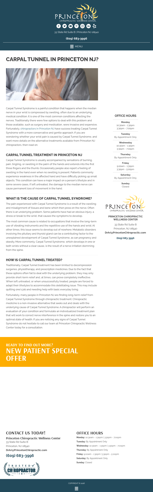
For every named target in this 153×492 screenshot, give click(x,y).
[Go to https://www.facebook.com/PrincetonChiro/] (58, 26)
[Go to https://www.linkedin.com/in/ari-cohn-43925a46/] (88, 26)
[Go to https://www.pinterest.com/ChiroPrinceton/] (76, 26)
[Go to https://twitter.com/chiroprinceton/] (64, 26)
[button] (122, 349)
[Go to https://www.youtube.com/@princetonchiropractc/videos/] (70, 26)
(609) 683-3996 (76, 38)
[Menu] (76, 488)
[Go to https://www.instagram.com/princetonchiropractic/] (82, 26)
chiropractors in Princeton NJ (37, 128)
